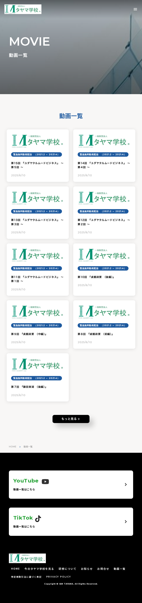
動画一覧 (120, 569)
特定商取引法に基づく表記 (26, 576)
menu (135, 9)
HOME (12, 446)
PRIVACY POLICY (58, 576)
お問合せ (103, 569)
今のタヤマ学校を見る (39, 569)
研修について (68, 569)
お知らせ (87, 569)
